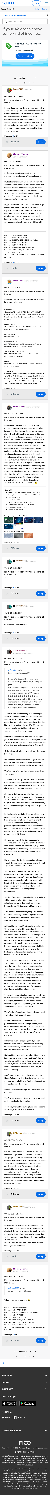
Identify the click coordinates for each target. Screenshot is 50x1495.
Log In (36, 3)
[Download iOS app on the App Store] (9, 1403)
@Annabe (12, 670)
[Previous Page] (17, 82)
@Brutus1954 (13, 1288)
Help (37, 9)
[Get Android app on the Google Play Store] (27, 1403)
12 (13, 262)
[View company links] (46, 1389)
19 (13, 1250)
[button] (43, 89)
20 (13, 1334)
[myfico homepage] (8, 3)
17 (13, 1114)
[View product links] (46, 1375)
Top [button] (3, 1363)
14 (13, 542)
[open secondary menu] (46, 3)
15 (13, 587)
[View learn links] (46, 1382)
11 (13, 136)
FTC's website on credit (29, 1488)
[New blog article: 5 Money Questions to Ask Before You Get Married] (35, 77)
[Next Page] (33, 82)
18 (13, 1188)
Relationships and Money (15, 15)
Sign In (44, 9)
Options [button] (47, 15)
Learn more (29, 1465)
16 (13, 632)
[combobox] (25, 21)
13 (13, 388)
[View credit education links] (46, 1430)
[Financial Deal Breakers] (31, 77)
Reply (40, 142)
